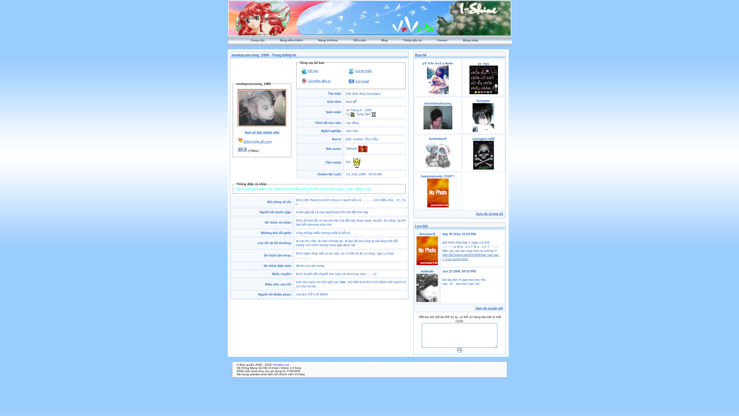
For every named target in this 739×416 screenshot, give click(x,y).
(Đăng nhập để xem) (257, 141)
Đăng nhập (470, 40)
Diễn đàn (359, 40)
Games (442, 40)
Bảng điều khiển (291, 40)
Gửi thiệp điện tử (319, 81)
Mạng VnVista (328, 40)
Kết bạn (313, 71)
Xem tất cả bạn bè (489, 214)
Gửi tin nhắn (363, 71)
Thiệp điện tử (412, 40)
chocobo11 (427, 234)
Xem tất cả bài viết (489, 308)
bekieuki (427, 271)
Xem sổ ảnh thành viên (262, 132)
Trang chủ (257, 40)
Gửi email (362, 81)
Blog (384, 40)
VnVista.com (281, 364)
